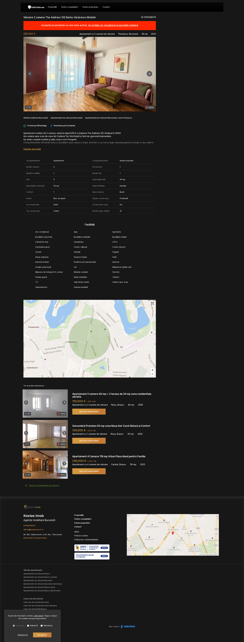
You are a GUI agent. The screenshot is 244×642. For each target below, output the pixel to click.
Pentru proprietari (90, 7)
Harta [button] (150, 107)
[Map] (89, 339)
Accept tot (42, 635)
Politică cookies (81, 535)
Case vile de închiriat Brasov (35, 609)
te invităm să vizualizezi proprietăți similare (113, 25)
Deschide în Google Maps (35, 538)
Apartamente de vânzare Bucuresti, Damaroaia (42, 584)
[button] (30, 73)
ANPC (76, 532)
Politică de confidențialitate (86, 539)
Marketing (47, 625)
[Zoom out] (152, 374)
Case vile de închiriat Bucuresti (36, 602)
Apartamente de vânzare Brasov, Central (40, 577)
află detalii (38, 616)
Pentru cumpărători (69, 7)
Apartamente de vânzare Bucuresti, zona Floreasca (108, 118)
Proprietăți (52, 7)
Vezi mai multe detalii (89, 411)
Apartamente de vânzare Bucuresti (66, 118)
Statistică (34, 625)
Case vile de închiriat (33, 598)
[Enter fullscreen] (152, 303)
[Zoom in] (152, 370)
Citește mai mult (32, 149)
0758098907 (29, 525)
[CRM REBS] (127, 626)
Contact (106, 7)
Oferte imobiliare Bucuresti (35, 118)
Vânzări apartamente (32, 570)
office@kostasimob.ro (33, 529)
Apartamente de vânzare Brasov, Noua (39, 587)
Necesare (20, 625)
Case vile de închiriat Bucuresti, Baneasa (40, 606)
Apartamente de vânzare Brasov (36, 574)
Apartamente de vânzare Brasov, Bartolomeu (41, 591)
